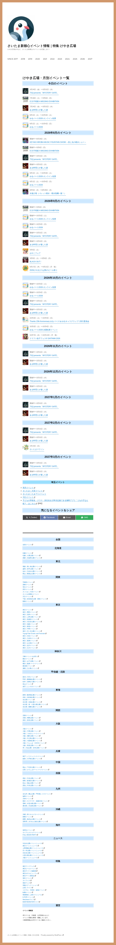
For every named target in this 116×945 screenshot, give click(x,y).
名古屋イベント (28, 700)
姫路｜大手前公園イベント (31, 759)
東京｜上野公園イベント (31, 617)
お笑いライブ (27, 887)
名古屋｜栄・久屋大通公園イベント (34, 704)
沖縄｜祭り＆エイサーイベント (33, 814)
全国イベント (27, 544)
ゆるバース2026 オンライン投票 (43, 118)
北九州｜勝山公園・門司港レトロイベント (37, 794)
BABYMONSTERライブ (31, 902)
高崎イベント (27, 584)
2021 (45, 59)
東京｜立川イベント (29, 648)
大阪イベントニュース (30, 857)
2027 (90, 59)
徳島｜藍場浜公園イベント (31, 780)
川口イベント (28, 497)
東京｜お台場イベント (30, 643)
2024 (67, 59)
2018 (23, 59)
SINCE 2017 (12, 59)
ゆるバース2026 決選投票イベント (44, 330)
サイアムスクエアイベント (31, 832)
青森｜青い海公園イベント (31, 566)
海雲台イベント (28, 830)
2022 (52, 59)
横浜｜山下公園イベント (31, 661)
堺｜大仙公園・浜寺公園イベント (34, 748)
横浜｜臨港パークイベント (31, 663)
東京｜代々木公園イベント (31, 631)
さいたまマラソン (37, 449)
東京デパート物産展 (29, 871)
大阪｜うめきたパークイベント (33, 733)
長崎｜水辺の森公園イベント (32, 803)
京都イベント (27, 715)
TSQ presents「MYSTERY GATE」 (44, 93)
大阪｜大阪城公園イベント (31, 741)
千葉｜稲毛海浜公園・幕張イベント (34, 599)
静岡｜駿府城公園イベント (31, 695)
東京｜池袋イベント (29, 624)
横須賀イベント (28, 666)
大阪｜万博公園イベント (31, 731)
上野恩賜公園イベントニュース (33, 848)
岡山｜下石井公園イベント (31, 767)
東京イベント (27, 610)
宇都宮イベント (28, 582)
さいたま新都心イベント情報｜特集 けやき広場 (41, 46)
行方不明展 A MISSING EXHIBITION (44, 101)
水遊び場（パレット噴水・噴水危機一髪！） (48, 193)
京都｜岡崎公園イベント (31, 718)
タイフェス (26, 880)
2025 (75, 59)
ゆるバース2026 (36, 127)
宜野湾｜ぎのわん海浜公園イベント (34, 821)
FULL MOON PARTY (29, 835)
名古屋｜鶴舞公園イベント (31, 707)
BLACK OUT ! (35, 262)
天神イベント (27, 798)
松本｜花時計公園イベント (31, 682)
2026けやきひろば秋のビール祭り (43, 270)
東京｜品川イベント (29, 645)
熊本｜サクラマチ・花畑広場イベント (35, 801)
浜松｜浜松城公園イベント (31, 697)
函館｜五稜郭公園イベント (31, 558)
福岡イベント (27, 796)
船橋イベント (27, 601)
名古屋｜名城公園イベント (31, 702)
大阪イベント (27, 729)
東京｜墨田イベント (29, 612)
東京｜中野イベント (29, 629)
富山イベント (27, 684)
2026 (82, 59)
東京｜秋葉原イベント (30, 619)
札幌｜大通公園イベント (31, 555)
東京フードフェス (28, 866)
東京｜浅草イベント (29, 614)
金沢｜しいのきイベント (31, 686)
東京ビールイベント (29, 868)
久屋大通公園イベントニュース (33, 855)
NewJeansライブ (28, 899)
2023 (60, 59)
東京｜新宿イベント (29, 626)
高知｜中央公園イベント (31, 785)
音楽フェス (26, 883)
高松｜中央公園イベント (31, 778)
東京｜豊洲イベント (29, 641)
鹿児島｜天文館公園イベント (32, 806)
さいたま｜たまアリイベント (34, 494)
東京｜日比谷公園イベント (31, 621)
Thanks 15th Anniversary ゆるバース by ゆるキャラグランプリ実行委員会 (59, 321)
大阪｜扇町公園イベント (31, 736)
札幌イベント (27, 553)
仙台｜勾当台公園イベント (31, 571)
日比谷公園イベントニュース (32, 853)
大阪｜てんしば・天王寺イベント (34, 743)
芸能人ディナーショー (30, 885)
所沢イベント (28, 488)
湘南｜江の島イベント (30, 668)
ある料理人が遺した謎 (39, 110)
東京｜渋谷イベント (29, 636)
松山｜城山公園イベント (31, 783)
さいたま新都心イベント (31, 594)
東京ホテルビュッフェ (30, 873)
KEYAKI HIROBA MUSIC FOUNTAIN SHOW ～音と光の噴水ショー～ (58, 142)
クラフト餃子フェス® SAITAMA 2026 (45, 338)
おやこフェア (35, 253)
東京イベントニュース (30, 846)
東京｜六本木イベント (30, 638)
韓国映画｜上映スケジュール (32, 895)
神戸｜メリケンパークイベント (33, 756)
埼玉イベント (27, 587)
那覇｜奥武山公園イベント (31, 819)
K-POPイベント (28, 897)
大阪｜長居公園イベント (31, 745)
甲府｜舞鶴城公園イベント (31, 679)
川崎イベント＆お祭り (30, 656)
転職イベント (27, 892)
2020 (37, 59)
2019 (30, 59)
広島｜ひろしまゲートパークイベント (35, 769)
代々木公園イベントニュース (32, 850)
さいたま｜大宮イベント (33, 491)
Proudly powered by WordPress (51, 935)
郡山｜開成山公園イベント (31, 573)
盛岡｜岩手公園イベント (31, 569)
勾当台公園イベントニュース (32, 843)
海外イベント (27, 878)
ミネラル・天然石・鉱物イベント (34, 890)
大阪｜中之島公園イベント (31, 738)
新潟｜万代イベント (29, 677)
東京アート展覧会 (28, 876)
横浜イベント (27, 659)
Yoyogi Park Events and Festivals (34, 633)
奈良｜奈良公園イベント (31, 720)
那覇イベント (27, 817)
